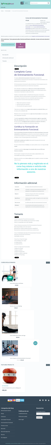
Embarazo (3, 416)
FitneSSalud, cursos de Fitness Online (13, 443)
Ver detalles (16, 273)
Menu (2, 7)
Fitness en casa (4, 425)
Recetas (3, 434)
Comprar (20, 46)
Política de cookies (23, 416)
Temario (4, 61)
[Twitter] (45, 400)
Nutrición (3, 428)
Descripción (5, 54)
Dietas (2, 413)
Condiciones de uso (23, 413)
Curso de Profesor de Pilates (16, 283)
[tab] (8, 54)
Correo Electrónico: (40, 411)
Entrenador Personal (6, 419)
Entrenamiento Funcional (7, 422)
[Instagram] (43, 400)
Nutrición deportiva (5, 431)
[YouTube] (48, 400)
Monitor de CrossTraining (16, 306)
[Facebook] (40, 400)
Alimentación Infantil (6, 410)
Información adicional (8, 58)
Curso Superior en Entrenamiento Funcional (20, 358)
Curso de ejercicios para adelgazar (11, 388)
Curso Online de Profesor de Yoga (17, 335)
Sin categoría (4, 437)
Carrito (25, 3)
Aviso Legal (21, 419)
